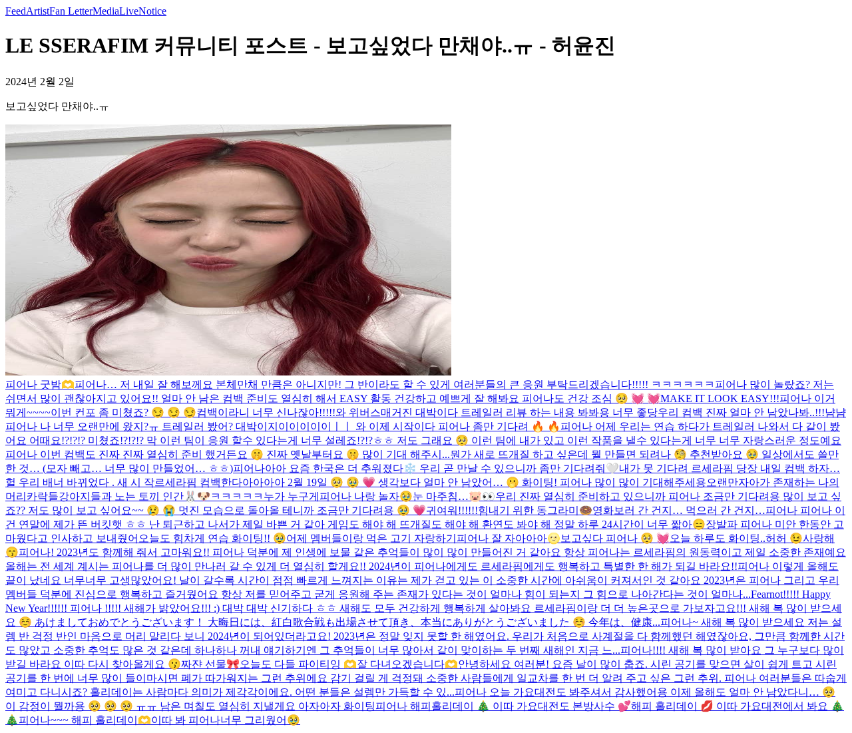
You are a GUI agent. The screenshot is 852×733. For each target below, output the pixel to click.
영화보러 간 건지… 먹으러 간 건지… (678, 510)
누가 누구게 (292, 496)
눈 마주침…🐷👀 (454, 496)
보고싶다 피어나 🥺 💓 (615, 538)
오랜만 (722, 482)
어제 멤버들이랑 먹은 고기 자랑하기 (371, 538)
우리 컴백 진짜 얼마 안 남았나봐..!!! (741, 412)
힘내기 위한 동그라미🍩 (535, 510)
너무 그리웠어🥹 (260, 720)
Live (128, 11)
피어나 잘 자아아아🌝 (508, 538)
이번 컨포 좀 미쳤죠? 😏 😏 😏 (123, 412)
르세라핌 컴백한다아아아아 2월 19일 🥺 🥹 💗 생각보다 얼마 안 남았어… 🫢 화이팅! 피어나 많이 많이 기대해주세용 (430, 482)
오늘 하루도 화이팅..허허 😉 (736, 538)
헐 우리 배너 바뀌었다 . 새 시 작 (79, 482)
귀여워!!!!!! (452, 510)
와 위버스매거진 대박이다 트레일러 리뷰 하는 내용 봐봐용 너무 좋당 (496, 412)
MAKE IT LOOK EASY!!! (719, 398)
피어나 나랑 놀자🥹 (366, 496)
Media (106, 11)
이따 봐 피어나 (185, 720)
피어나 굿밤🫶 (40, 384)
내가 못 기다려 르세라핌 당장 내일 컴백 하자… (729, 468)
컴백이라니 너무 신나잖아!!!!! (265, 412)
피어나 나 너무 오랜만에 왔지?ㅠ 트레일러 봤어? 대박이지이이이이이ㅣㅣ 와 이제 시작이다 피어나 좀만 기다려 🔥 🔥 (282, 426)
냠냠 (835, 412)
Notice (152, 11)
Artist (37, 11)
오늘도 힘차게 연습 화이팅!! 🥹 (212, 538)
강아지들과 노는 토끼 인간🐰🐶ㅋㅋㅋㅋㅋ (161, 496)
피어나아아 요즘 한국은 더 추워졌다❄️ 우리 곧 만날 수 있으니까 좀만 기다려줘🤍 (426, 468)
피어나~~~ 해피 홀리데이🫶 (85, 720)
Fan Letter (71, 11)
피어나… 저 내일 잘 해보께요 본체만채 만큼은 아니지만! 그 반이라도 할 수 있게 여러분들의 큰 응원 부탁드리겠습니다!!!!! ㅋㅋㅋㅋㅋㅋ (395, 384)
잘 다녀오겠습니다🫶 (407, 664)
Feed (15, 11)
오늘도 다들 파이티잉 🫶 (298, 664)
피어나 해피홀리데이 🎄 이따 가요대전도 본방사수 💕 (503, 706)
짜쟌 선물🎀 (210, 664)
